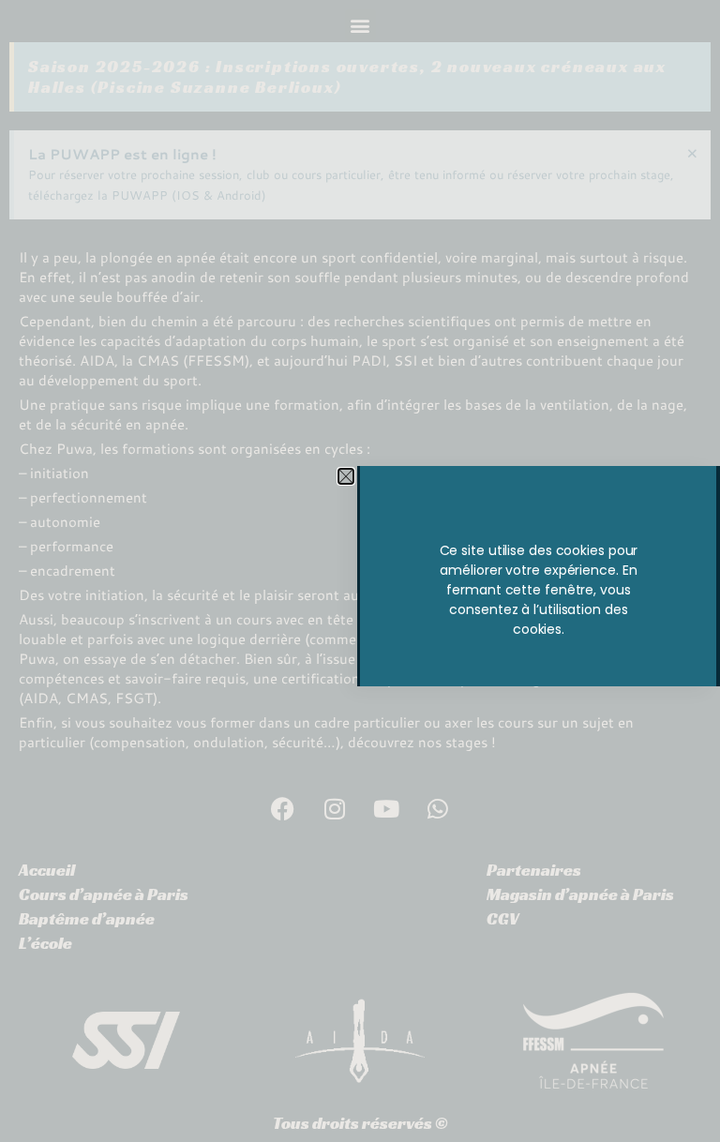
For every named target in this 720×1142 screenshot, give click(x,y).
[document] (360, 571)
